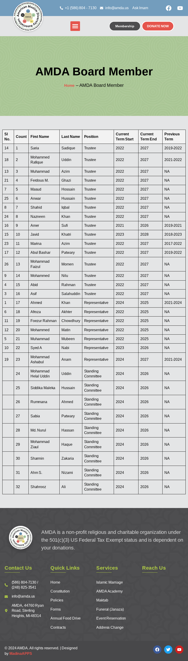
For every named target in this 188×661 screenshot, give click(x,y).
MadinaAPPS (20, 654)
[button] (75, 26)
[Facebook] (168, 8)
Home (69, 85)
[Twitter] (168, 649)
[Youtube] (180, 8)
